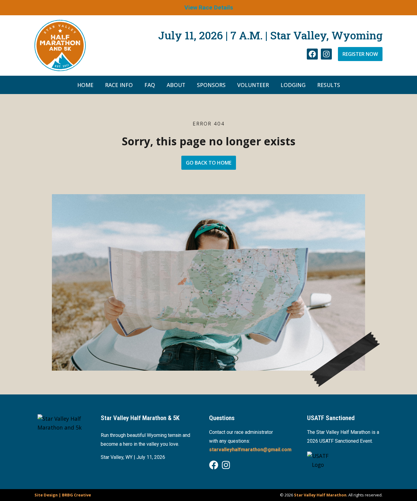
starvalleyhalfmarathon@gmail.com (250, 449)
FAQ (149, 85)
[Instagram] (326, 54)
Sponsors (211, 85)
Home (85, 85)
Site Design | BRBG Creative (62, 495)
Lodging (293, 85)
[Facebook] (312, 54)
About (176, 85)
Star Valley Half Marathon (320, 495)
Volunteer (253, 85)
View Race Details (208, 7)
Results (328, 85)
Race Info (119, 85)
